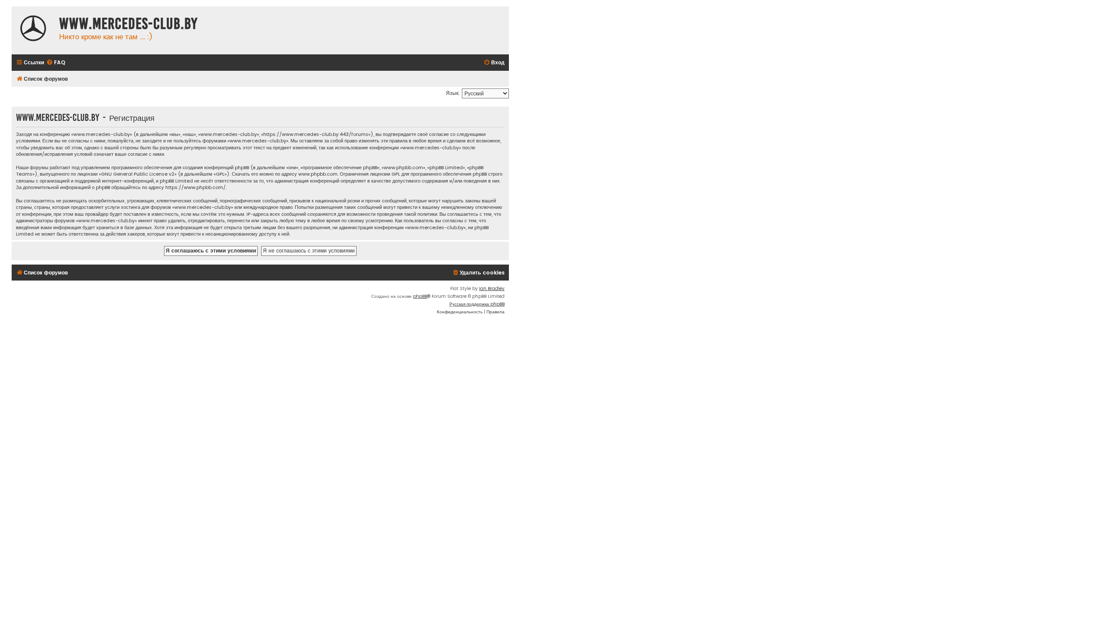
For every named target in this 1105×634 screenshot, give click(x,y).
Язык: (453, 93)
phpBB (420, 296)
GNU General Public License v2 (137, 174)
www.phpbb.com (318, 174)
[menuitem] (55, 63)
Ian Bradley (492, 288)
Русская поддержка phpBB (477, 304)
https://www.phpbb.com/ (195, 187)
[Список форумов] (33, 29)
